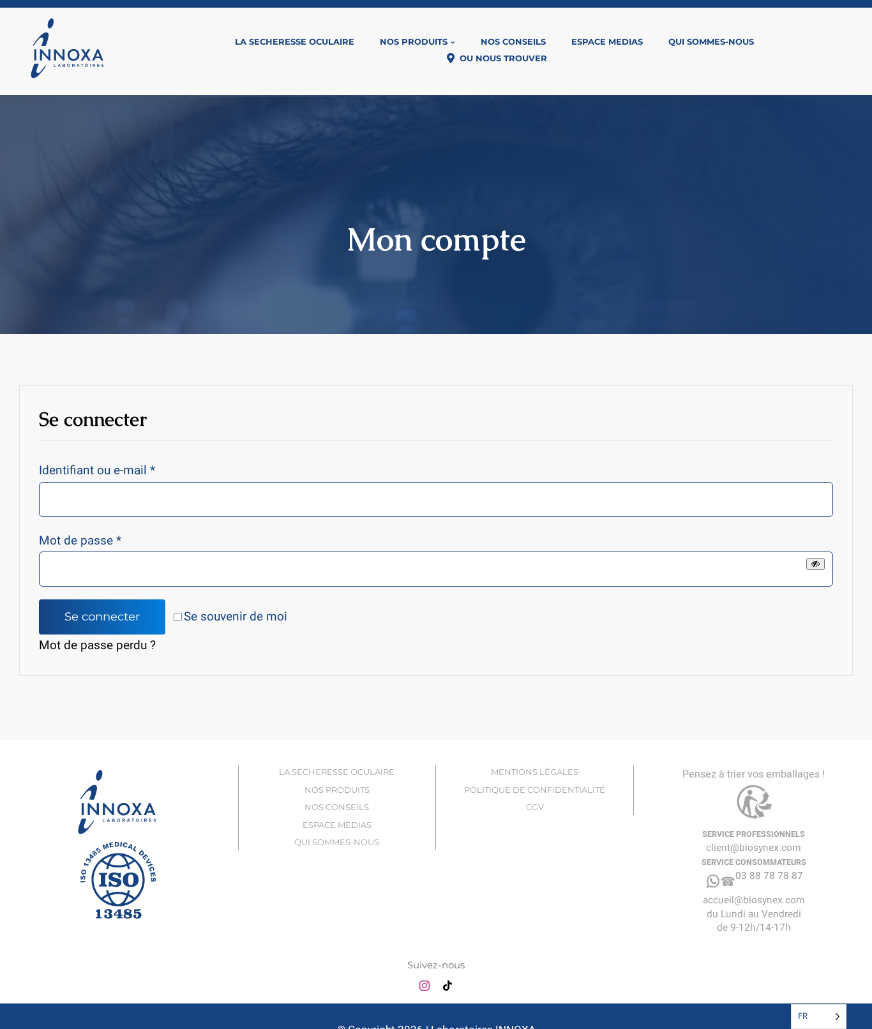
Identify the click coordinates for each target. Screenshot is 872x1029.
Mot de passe (80, 541)
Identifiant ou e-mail (97, 470)
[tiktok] (447, 985)
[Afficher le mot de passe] (815, 564)
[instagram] (424, 985)
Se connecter (102, 617)
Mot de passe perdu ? (97, 645)
